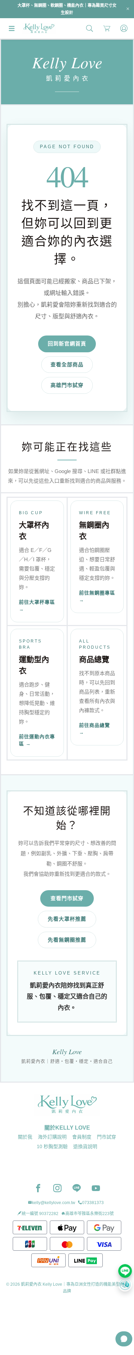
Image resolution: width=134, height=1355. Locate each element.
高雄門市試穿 (67, 385)
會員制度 (81, 1137)
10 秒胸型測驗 (52, 1146)
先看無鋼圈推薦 (67, 940)
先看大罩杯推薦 (67, 919)
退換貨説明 (85, 1146)
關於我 (25, 1137)
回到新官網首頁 (67, 343)
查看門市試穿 (67, 898)
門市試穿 (106, 1137)
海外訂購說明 (52, 1137)
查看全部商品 (67, 364)
